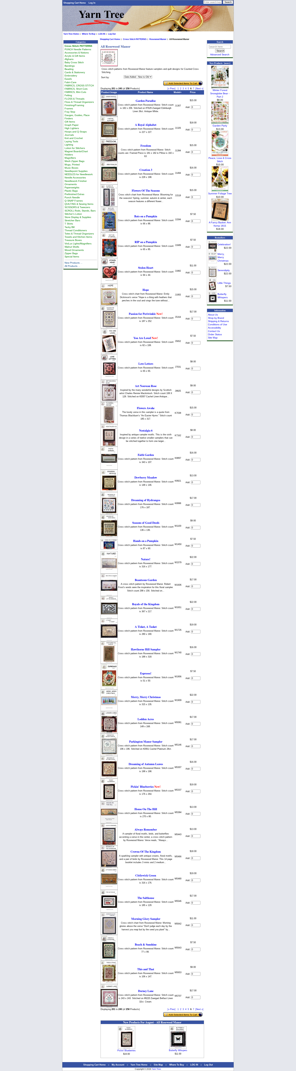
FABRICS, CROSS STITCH (79, 85)
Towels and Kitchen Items (78, 236)
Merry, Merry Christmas (146, 697)
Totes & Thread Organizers (79, 233)
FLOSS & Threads (74, 98)
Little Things (224, 283)
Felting (68, 95)
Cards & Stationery (75, 72)
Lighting (69, 144)
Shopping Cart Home (74, 3)
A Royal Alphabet (145, 125)
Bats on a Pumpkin (145, 216)
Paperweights (72, 187)
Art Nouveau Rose (146, 386)
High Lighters (72, 128)
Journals (69, 135)
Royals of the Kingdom (145, 604)
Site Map (213, 337)
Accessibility (214, 327)
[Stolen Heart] (109, 283)
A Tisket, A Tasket (146, 627)
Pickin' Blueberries (146, 786)
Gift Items (70, 121)
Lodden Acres (146, 719)
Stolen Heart (145, 267)
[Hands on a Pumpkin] (109, 548)
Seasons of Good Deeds (145, 523)
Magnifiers (70, 157)
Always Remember (145, 829)
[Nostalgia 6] (109, 446)
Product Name (145, 92)
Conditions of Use (217, 324)
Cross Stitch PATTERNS (134, 39)
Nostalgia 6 (145, 430)
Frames (69, 108)
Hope (146, 290)
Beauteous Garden (146, 580)
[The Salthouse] (109, 911)
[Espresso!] (109, 688)
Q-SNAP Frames (74, 200)
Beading (69, 69)
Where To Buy (88, 34)
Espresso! (145, 673)
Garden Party (220, 125)
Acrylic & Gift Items (75, 56)
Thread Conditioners (76, 230)
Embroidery (71, 75)
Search (220, 41)
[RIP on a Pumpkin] (109, 257)
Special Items (72, 256)
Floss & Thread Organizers (79, 102)
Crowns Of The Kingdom (146, 851)
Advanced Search (219, 54)
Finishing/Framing (74, 105)
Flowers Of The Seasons (146, 190)
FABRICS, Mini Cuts (75, 92)
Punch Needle (72, 197)
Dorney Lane (145, 991)
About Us (213, 314)
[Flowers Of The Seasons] (109, 206)
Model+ (178, 92)
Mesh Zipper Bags (74, 161)
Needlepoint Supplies (76, 171)
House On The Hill (145, 809)
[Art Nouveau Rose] (109, 401)
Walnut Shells (72, 246)
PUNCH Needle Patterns (78, 49)
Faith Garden (146, 455)
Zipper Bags (71, 253)
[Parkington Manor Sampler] (109, 755)
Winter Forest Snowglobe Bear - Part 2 (220, 93)
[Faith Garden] (109, 469)
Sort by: (105, 77)
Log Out (112, 34)
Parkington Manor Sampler (145, 741)
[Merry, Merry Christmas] (109, 710)
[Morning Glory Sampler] (109, 934)
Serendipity (224, 270)
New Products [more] (219, 63)
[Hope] (109, 305)
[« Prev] (171, 88)
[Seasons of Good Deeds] (109, 536)
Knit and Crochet (74, 138)
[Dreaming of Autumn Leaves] (109, 777)
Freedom (145, 145)
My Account (118, 1064)
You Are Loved (145, 338)
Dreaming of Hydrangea (145, 500)
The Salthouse (145, 898)
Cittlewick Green (145, 875)
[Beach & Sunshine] (109, 960)
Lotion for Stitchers (75, 148)
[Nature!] (109, 573)
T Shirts (69, 223)
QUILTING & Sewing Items (79, 204)
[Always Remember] (109, 845)
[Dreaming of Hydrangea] (109, 514)
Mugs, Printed (72, 164)
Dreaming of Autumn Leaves (146, 764)
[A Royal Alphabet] (109, 138)
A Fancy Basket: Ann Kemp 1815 (220, 224)
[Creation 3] (109, 183)
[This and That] (109, 983)
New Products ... (73, 262)
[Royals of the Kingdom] (109, 618)
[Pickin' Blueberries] (109, 800)
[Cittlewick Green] (109, 889)
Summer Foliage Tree (220, 193)
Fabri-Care (70, 82)
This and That (145, 969)
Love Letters (145, 363)
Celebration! (224, 244)
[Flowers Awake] (109, 423)
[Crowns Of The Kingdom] (109, 867)
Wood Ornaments (74, 250)
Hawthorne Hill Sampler (146, 649)
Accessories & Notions (77, 52)
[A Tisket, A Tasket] (109, 640)
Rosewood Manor (157, 39)
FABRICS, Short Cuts (76, 88)
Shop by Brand (216, 318)
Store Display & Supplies (78, 217)
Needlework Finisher (76, 181)
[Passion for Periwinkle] (109, 327)
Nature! (145, 559)
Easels (68, 78)
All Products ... (72, 266)
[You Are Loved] (109, 353)
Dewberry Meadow (145, 477)
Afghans (69, 59)
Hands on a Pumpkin (145, 541)
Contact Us (214, 331)
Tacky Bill (70, 227)
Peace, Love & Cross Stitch (219, 160)
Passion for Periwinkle (146, 314)
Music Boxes (71, 167)
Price (192, 92)
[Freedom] (109, 161)
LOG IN (101, 34)
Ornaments (71, 184)
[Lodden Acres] (109, 732)
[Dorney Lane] (109, 1007)
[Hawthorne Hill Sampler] (109, 663)
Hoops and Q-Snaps (76, 131)
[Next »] (199, 88)
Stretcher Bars (72, 220)
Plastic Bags (71, 190)
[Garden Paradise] (109, 116)
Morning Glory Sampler (145, 919)
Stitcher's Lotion (73, 214)
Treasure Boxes (73, 240)
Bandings (70, 65)
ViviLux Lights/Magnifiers (78, 243)
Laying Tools (71, 141)
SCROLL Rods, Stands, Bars (80, 210)
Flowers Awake (146, 408)
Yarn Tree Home (71, 34)
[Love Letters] (109, 379)
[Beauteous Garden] (109, 595)
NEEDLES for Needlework (79, 174)
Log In (92, 3)
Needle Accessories (75, 177)
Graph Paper (72, 125)
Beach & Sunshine (146, 944)
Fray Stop (70, 111)
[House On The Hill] (109, 822)
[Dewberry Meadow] (109, 491)
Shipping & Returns (218, 321)
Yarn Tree (156, 1069)
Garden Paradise (146, 101)
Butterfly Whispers (178, 1050)
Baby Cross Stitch (74, 62)
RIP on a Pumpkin (146, 242)
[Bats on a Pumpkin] (109, 231)
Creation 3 (145, 170)
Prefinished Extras (74, 194)
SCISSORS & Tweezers (77, 207)
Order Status (215, 334)
